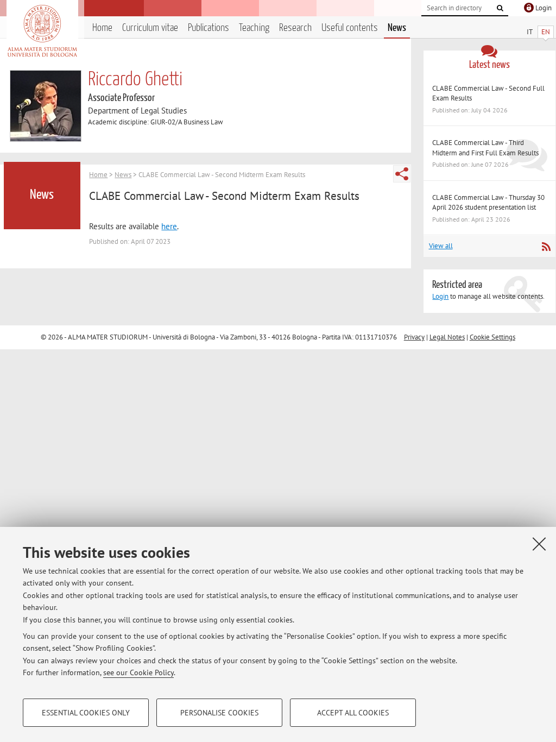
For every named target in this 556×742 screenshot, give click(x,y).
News (397, 28)
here (169, 226)
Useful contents (349, 28)
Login (440, 296)
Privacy (414, 337)
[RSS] (546, 246)
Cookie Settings (492, 337)
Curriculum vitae (150, 28)
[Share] (401, 174)
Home (102, 28)
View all (441, 245)
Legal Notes (447, 337)
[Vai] (500, 8)
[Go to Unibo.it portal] (42, 31)
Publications (208, 28)
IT (530, 31)
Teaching (254, 28)
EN (545, 31)
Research (295, 28)
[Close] (539, 543)
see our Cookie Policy (138, 672)
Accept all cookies (353, 713)
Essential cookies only (86, 713)
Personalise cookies (219, 713)
